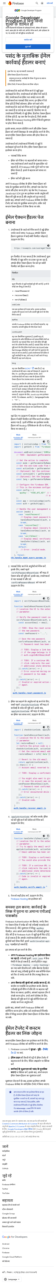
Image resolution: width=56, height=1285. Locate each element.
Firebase (5, 1252)
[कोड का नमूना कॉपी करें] (48, 441)
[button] (18, 436)
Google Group (8, 1213)
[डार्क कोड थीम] (48, 245)
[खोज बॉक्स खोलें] (37, 3)
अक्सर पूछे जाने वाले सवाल (11, 1222)
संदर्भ (4, 1155)
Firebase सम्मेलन (8, 1184)
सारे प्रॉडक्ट (6, 1261)
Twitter (5, 1189)
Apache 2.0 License (17, 1126)
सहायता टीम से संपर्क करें (11, 1205)
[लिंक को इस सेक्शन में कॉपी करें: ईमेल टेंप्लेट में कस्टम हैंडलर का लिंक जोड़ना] (44, 1033)
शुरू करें (28, 46)
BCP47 (28, 368)
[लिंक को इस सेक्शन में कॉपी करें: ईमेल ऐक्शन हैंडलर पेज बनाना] (18, 222)
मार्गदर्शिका (6, 1151)
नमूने (3, 1160)
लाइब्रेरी (4, 1164)
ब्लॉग (4, 1180)
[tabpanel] (30, 500)
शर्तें (3, 1272)
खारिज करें (28, 40)
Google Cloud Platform (12, 1257)
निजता (9, 1272)
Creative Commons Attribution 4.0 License (19, 1124)
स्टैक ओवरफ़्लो (7, 1209)
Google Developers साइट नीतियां (20, 1129)
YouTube (5, 1193)
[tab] (18, 436)
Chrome (5, 1248)
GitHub (5, 1168)
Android (5, 1244)
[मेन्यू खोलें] (4, 3)
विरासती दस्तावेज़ (8, 1226)
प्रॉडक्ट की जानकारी (9, 1218)
